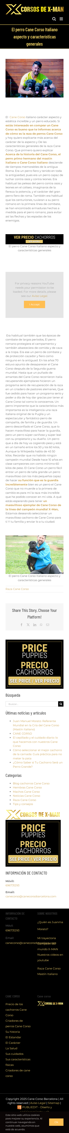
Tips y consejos (23, 804)
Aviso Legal (39, 296)
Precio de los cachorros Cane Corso (16, 1009)
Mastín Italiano (47, 974)
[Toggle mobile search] (54, 19)
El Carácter (13, 1043)
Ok (56, 1122)
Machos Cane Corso (26, 791)
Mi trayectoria (46, 938)
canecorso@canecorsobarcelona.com (31, 896)
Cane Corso (17, 117)
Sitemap (53, 1103)
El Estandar (13, 1037)
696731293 (12, 885)
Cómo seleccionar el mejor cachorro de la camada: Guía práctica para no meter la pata (37, 754)
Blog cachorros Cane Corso (31, 783)
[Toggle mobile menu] (61, 19)
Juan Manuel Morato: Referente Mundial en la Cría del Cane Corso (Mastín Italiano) (36, 725)
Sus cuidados (14, 1054)
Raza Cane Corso (17, 589)
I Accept (34, 304)
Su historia (13, 1031)
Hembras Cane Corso (27, 787)
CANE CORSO (22, 733)
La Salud (11, 1048)
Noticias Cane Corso (26, 795)
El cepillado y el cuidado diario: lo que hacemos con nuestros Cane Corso (35, 742)
